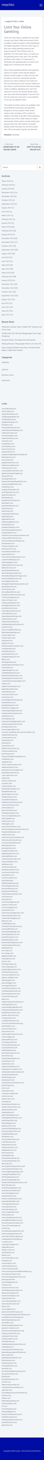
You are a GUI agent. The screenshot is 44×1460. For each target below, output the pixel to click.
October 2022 (7, 292)
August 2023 (7, 253)
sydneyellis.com (8, 716)
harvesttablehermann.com (12, 578)
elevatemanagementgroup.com (13, 1371)
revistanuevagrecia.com (10, 902)
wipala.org (5, 778)
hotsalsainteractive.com (11, 427)
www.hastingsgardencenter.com (14, 1277)
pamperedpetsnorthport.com (13, 665)
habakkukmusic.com (9, 1150)
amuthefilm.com (8, 875)
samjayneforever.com (10, 1336)
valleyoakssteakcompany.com (13, 1072)
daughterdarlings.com (10, 422)
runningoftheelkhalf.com (11, 1174)
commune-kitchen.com (10, 872)
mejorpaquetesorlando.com (12, 678)
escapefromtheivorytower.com (13, 594)
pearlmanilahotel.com (10, 505)
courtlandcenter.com (9, 1047)
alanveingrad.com (8, 980)
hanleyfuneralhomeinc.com (12, 675)
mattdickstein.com (9, 1142)
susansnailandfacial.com (11, 1161)
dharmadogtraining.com (10, 1401)
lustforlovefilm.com (9, 878)
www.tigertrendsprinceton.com (13, 1166)
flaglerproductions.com (10, 853)
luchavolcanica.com (9, 1029)
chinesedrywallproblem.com (12, 1010)
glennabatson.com (9, 848)
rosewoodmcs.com (9, 1263)
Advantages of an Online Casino (11, 147)
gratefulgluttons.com (10, 794)
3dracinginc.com (8, 824)
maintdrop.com (7, 508)
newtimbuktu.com (8, 446)
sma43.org (6, 1228)
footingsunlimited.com (10, 1204)
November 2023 (8, 242)
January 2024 (7, 234)
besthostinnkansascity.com (12, 1414)
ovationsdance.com (9, 737)
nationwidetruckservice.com (12, 1034)
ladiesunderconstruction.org (12, 565)
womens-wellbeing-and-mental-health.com (18, 732)
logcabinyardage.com (9, 1134)
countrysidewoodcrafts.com (12, 470)
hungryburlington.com (10, 940)
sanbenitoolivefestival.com (12, 802)
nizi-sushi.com (7, 950)
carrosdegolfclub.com (10, 581)
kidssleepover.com (8, 457)
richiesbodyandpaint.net (10, 417)
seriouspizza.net (8, 1091)
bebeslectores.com (9, 567)
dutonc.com (6, 961)
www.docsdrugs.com (9, 1209)
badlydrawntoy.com (9, 1144)
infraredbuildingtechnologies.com (14, 576)
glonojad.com (7, 899)
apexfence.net (7, 1425)
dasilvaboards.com (9, 845)
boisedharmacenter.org (10, 772)
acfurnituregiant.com (9, 435)
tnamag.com (6, 1101)
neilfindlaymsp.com (9, 1050)
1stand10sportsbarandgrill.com (13, 681)
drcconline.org (7, 1055)
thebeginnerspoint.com (10, 813)
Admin (22, 21)
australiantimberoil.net (10, 570)
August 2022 (7, 299)
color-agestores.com (9, 775)
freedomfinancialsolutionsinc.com (14, 1182)
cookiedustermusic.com (10, 1020)
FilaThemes (37, 1451)
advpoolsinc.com (8, 1064)
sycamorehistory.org (9, 1266)
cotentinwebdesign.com (11, 559)
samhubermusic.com (9, 1422)
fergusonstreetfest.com (11, 1333)
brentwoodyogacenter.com (12, 1233)
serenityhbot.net (8, 1155)
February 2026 (7, 185)
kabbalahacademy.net (10, 689)
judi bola (5, 369)
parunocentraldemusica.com (12, 1312)
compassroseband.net (10, 1093)
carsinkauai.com (7, 1347)
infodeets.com (7, 425)
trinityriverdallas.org (9, 751)
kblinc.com (6, 659)
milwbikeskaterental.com (11, 991)
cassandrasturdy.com (9, 799)
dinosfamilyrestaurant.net (11, 573)
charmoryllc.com (8, 821)
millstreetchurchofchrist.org (12, 1349)
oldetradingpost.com (9, 562)
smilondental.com (8, 692)
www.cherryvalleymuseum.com (13, 557)
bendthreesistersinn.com (11, 1012)
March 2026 (6, 181)
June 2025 (5, 211)
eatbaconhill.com (8, 452)
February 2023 (7, 276)
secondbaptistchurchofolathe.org (14, 1392)
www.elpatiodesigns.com (11, 1301)
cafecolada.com (8, 807)
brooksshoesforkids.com (11, 1104)
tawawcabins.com (8, 635)
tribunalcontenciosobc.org (11, 840)
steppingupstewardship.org (12, 1239)
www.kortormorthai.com (11, 1190)
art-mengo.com (7, 953)
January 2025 (7, 223)
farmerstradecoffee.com (11, 1131)
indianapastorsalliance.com (12, 1069)
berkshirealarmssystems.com (12, 646)
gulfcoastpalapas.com (10, 1115)
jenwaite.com (7, 1368)
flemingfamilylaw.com (10, 1379)
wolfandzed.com (8, 1252)
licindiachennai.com (9, 419)
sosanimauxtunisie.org (10, 514)
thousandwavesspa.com (11, 1045)
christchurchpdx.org (9, 867)
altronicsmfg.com (8, 449)
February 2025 (7, 219)
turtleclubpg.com (8, 1037)
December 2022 (8, 284)
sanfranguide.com (8, 818)
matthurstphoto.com (10, 1339)
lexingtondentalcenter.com (12, 713)
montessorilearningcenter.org (13, 1330)
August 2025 (7, 208)
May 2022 (5, 311)
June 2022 (5, 307)
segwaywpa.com (8, 1112)
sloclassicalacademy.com (11, 842)
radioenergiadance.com (10, 522)
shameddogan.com (9, 1123)
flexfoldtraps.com (8, 1185)
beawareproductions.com (11, 915)
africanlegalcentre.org (10, 886)
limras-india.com (8, 411)
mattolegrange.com (9, 967)
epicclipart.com (7, 503)
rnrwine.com (6, 1382)
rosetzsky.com (7, 896)
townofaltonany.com (10, 996)
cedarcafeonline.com (9, 433)
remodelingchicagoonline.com (13, 1231)
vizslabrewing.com (9, 648)
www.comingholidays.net (11, 816)
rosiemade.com (7, 667)
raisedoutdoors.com (9, 619)
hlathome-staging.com (10, 708)
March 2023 (6, 273)
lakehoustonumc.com (10, 1147)
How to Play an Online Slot (34, 147)
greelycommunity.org (9, 891)
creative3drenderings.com (11, 1128)
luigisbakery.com (8, 1247)
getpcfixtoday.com (9, 495)
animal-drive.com (8, 1099)
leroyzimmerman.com (10, 1374)
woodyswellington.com (10, 1295)
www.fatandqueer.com (10, 1193)
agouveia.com (7, 1390)
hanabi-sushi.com (8, 1250)
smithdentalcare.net (9, 1417)
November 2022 (8, 288)
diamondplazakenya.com (11, 1320)
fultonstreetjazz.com (10, 546)
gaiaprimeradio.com (9, 956)
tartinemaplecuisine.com (11, 945)
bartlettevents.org (9, 549)
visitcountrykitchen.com (11, 975)
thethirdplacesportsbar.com (12, 1290)
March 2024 (6, 227)
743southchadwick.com (11, 597)
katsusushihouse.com (10, 888)
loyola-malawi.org (9, 780)
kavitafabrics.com (8, 1026)
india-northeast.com (9, 600)
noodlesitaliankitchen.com (12, 484)
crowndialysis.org (8, 718)
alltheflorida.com (8, 1341)
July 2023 (5, 257)
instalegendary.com (9, 479)
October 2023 (7, 246)
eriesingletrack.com (9, 662)
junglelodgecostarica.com (11, 969)
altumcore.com (7, 1096)
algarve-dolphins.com (10, 977)
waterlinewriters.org (9, 1120)
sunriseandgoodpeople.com (12, 1007)
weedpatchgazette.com (11, 656)
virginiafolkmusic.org (9, 735)
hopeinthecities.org (9, 791)
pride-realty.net (7, 1355)
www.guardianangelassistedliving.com (16, 1314)
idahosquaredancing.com (11, 632)
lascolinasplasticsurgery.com (12, 1223)
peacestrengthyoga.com (11, 1179)
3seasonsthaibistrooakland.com (14, 756)
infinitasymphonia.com (10, 883)
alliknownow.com (8, 834)
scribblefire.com (8, 759)
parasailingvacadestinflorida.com (14, 1352)
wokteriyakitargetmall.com (12, 710)
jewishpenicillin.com (9, 727)
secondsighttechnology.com (12, 700)
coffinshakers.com (8, 923)
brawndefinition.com (9, 856)
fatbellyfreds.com (8, 1298)
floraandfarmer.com (9, 586)
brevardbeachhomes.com (11, 592)
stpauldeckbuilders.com (10, 1201)
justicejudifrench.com (10, 929)
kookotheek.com (8, 524)
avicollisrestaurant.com (11, 1053)
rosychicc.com (7, 783)
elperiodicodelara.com (10, 414)
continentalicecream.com (11, 859)
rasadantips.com (8, 443)
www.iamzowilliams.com (11, 1274)
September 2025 (8, 204)
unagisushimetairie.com (10, 489)
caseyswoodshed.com (10, 1074)
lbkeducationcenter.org (10, 748)
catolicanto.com (8, 745)
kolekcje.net (6, 743)
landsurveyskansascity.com (12, 1198)
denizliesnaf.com (8, 1080)
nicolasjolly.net (7, 880)
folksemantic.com (8, 638)
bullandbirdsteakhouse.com (12, 1220)
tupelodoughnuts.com (10, 670)
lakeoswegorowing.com (11, 1384)
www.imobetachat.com (10, 1139)
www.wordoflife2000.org (11, 630)
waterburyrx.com (8, 1061)
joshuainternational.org (10, 1158)
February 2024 (7, 230)
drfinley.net (6, 1376)
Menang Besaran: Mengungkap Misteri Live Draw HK (21, 344)
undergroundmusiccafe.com (12, 1419)
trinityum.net (7, 1285)
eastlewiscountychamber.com (13, 837)
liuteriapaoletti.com (9, 1004)
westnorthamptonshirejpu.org (13, 541)
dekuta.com (6, 1255)
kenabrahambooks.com (10, 869)
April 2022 (6, 315)
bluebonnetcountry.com (11, 500)
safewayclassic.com (9, 468)
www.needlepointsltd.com (12, 1217)
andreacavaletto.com (10, 767)
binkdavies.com (7, 864)
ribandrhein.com (7, 740)
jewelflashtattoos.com (10, 492)
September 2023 (8, 250)
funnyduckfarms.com (9, 1366)
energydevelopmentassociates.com (15, 584)
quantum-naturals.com (10, 1328)
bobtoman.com (7, 511)
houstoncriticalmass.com (11, 826)
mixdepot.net (7, 1260)
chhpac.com (6, 1398)
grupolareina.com (8, 554)
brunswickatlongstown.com (12, 942)
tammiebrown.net (8, 958)
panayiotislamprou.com (10, 527)
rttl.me (4, 1406)
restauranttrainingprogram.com (13, 721)
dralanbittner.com (8, 651)
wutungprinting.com (9, 985)
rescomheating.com (9, 1409)
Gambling (15, 135)
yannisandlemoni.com (10, 654)
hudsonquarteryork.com (10, 1304)
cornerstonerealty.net (10, 1268)
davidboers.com (7, 1136)
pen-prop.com (7, 1163)
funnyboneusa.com (9, 1018)
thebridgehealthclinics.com (12, 1117)
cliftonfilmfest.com (9, 613)
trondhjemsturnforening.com (12, 1317)
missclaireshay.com (9, 408)
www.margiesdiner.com (10, 1212)
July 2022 (5, 303)
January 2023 (7, 280)
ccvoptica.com (7, 1242)
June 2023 (5, 261)
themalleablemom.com (11, 934)
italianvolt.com (7, 643)
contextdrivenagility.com (11, 918)
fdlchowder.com (8, 1215)
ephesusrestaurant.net (10, 1293)
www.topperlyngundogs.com (12, 1171)
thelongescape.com (9, 964)
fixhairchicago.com (9, 1077)
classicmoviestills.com (10, 805)
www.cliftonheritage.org (11, 1225)
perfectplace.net (8, 754)
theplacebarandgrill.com (11, 1058)
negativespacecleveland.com (12, 1002)
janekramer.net (7, 948)
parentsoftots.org (8, 1126)
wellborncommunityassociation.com (15, 535)
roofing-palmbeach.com (11, 603)
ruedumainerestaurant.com (12, 894)
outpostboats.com (9, 786)
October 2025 (7, 200)
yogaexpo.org (7, 762)
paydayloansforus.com (10, 462)
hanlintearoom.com (9, 1363)
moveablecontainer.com (11, 551)
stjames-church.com (9, 904)
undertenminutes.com (10, 438)
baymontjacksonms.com (11, 993)
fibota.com (6, 1306)
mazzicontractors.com (10, 1287)
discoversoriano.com (9, 810)
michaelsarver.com (9, 702)
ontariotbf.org (7, 476)
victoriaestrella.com (9, 1042)
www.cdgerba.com (8, 1309)
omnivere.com (7, 441)
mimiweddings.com (9, 1411)
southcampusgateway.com (12, 530)
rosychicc (8, 4)
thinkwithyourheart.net (10, 621)
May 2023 (5, 265)
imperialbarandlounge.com (12, 616)
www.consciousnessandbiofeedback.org (16, 1271)
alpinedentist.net (8, 519)
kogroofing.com (7, 516)
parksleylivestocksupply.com (12, 770)
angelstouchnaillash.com (11, 686)
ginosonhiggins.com (9, 983)
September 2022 (8, 295)
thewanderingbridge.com (11, 931)
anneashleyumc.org (9, 1196)
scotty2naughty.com (9, 907)
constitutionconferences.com (13, 1082)
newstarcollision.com (10, 694)
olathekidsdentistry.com (11, 673)
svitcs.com (6, 1088)
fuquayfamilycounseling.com (12, 1387)
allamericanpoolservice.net (12, 724)
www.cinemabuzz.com (10, 1258)
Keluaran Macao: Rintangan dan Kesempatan (19, 340)
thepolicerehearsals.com (11, 832)
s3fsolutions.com (8, 589)
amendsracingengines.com (11, 1188)
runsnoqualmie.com (9, 1206)
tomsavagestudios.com (10, 729)
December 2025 (8, 192)
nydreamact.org (7, 487)
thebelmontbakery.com (10, 465)
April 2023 (6, 269)
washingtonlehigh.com (10, 1244)
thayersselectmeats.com (11, 1107)
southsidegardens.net (10, 1282)
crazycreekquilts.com (9, 861)
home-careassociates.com (11, 764)
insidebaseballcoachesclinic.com (14, 1344)
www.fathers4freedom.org (12, 1169)
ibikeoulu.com (7, 921)
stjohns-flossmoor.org (10, 1015)
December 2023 (8, 238)
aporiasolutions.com (9, 1109)
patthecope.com (8, 1085)
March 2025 (6, 215)
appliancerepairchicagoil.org (12, 473)
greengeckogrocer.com (10, 705)
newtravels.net (7, 460)
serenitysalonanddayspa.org (12, 430)
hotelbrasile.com (8, 543)
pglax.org (5, 999)
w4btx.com (6, 683)
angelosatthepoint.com (11, 1066)
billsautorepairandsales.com (12, 1325)
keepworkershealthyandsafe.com (14, 481)
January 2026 (7, 188)
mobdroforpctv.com (9, 797)
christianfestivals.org (10, 972)
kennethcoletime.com (10, 937)
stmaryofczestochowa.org (12, 926)
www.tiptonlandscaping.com (12, 1236)
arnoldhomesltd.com (9, 608)
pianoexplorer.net (8, 1279)
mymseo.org (6, 1395)
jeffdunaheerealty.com (10, 1177)
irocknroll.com (7, 627)
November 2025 (8, 196)
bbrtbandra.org (7, 497)
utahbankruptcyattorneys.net (13, 624)
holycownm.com (8, 1031)
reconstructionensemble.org (12, 1023)
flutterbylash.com (8, 1360)
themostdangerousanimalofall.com (15, 829)
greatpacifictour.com (9, 1039)
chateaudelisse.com (9, 532)
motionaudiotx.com (9, 1403)
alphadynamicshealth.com (11, 1357)
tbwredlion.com (8, 1322)
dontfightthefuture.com (11, 605)
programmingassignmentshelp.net (14, 454)
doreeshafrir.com (8, 910)
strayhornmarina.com (10, 851)
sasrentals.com (7, 697)
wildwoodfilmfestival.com (12, 538)
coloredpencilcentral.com (11, 611)
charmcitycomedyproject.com (13, 913)
